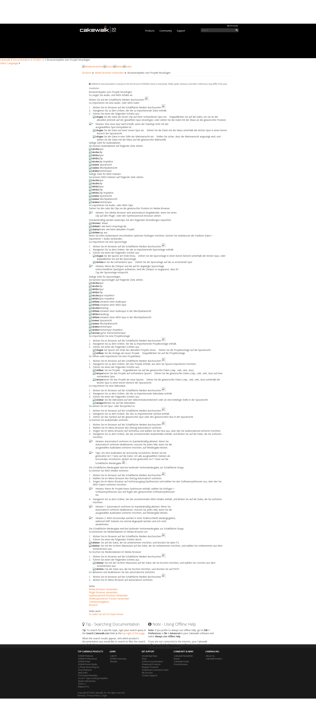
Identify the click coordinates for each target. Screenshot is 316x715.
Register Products (150, 667)
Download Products (151, 664)
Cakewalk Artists (181, 661)
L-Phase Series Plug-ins (88, 667)
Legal (104, 695)
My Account (232, 25)
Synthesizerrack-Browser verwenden (108, 595)
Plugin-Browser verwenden (103, 592)
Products (150, 30)
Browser (86, 72)
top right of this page (133, 633)
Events (177, 658)
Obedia (113, 661)
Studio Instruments (86, 681)
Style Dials (82, 672)
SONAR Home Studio (87, 664)
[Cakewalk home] (99, 29)
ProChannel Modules (87, 675)
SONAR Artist (84, 661)
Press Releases (181, 664)
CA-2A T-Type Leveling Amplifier (93, 678)
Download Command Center (155, 669)
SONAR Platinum (85, 656)
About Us (210, 656)
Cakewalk (5, 59)
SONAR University (118, 658)
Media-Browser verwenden (109, 72)
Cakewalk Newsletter (183, 656)
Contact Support (149, 675)
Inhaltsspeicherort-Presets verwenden (109, 598)
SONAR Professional (87, 658)
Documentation (21, 59)
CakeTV (113, 656)
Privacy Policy (93, 695)
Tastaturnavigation (99, 601)
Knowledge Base (149, 656)
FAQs (144, 658)
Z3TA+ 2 (82, 683)
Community (165, 30)
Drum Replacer (85, 669)
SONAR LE (38, 59)
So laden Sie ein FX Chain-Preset (106, 614)
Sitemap (81, 695)
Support (181, 30)
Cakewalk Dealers (214, 658)
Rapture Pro (83, 686)
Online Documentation (152, 661)
